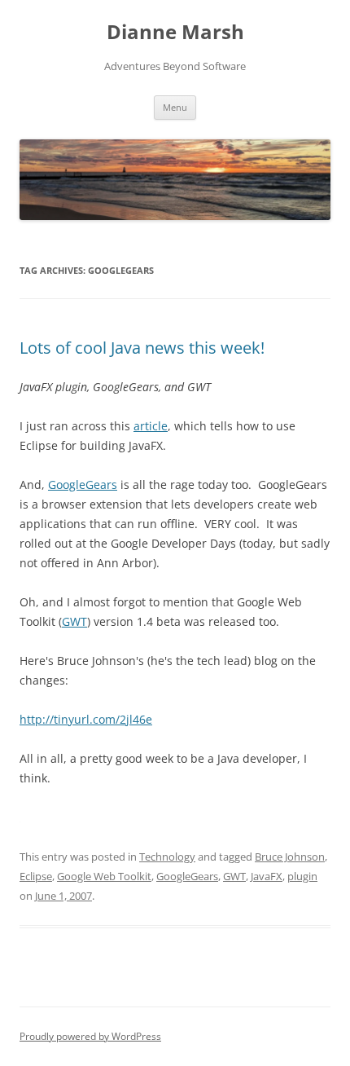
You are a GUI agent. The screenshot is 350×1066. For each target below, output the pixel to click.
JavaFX (266, 876)
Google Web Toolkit (104, 876)
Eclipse (36, 876)
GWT (74, 621)
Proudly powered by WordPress (90, 1036)
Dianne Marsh (175, 32)
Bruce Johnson (290, 856)
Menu (175, 107)
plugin (302, 876)
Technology (167, 856)
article (150, 426)
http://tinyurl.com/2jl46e (86, 719)
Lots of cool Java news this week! (142, 348)
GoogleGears (82, 484)
